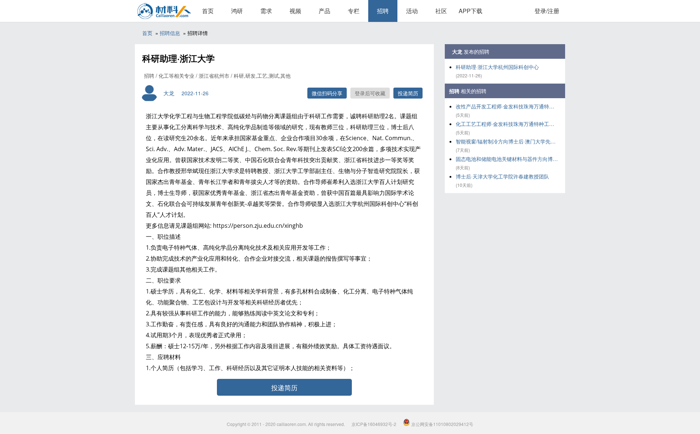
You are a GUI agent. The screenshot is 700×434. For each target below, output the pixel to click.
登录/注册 (546, 11)
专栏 (353, 11)
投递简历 (408, 93)
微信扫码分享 (327, 93)
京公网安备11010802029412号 (441, 424)
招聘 (383, 11)
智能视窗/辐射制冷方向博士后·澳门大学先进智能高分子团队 (507, 141)
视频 (295, 11)
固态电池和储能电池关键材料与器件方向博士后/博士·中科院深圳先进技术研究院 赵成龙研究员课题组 (507, 158)
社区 (441, 11)
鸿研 (237, 11)
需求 (266, 11)
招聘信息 (170, 33)
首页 (208, 11)
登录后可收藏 (370, 93)
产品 (324, 11)
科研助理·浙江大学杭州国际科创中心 (497, 66)
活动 (412, 11)
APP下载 (470, 11)
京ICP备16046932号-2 (373, 424)
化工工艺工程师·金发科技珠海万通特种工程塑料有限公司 (507, 123)
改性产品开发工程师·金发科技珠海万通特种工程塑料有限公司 (507, 106)
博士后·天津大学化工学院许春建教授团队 (502, 176)
